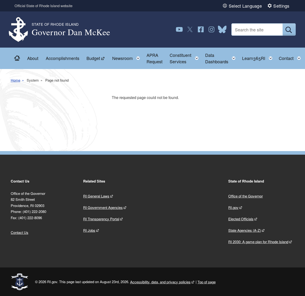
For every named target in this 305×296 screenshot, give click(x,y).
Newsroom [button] (127, 57)
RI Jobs (89, 230)
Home (15, 80)
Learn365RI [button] (258, 57)
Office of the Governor (245, 195)
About (32, 58)
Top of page (207, 281)
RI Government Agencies (103, 207)
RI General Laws (96, 195)
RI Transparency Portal (101, 218)
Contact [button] (291, 57)
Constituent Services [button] (185, 58)
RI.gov (233, 207)
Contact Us (19, 232)
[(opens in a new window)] (179, 29)
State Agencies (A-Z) (244, 230)
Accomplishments (62, 58)
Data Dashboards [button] (221, 58)
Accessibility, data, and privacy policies (160, 281)
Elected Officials (241, 218)
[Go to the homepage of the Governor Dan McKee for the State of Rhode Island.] (21, 29)
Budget (93, 58)
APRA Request (155, 58)
